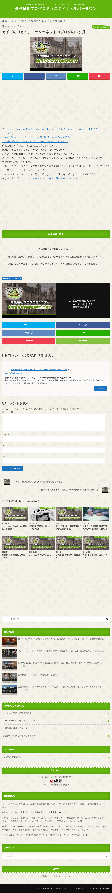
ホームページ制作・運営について (56, 777)
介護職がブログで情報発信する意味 (19, 736)
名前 (5, 435)
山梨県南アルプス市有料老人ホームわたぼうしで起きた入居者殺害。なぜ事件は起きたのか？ (61, 688)
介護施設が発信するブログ (15, 728)
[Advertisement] (56, 104)
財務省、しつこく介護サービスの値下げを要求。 (24, 818)
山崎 (83, 835)
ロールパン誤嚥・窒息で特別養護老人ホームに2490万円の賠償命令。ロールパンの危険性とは (61, 640)
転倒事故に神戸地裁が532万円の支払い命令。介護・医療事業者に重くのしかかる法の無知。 (61, 664)
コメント (7, 412)
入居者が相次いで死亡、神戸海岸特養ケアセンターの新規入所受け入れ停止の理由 (40, 835)
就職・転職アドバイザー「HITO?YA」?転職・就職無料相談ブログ (39, 370)
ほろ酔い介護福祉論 (13, 278)
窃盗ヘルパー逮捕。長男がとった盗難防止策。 (23, 812)
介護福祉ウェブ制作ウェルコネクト (56, 876)
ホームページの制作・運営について (19, 721)
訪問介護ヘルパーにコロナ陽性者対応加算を (43, 675)
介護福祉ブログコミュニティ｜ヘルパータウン (56, 9)
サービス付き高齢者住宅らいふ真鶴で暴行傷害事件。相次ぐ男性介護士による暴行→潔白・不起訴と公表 (50, 804)
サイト (5, 456)
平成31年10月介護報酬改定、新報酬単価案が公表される (28, 826)
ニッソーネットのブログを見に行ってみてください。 (51, 178)
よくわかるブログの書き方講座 (17, 713)
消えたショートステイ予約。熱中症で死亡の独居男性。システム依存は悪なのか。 (61, 651)
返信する (100, 388)
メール (6, 445)
